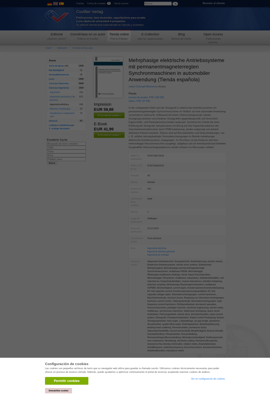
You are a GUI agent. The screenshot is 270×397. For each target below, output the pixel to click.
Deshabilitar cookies (58, 390)
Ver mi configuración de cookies (208, 378)
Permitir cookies (67, 380)
